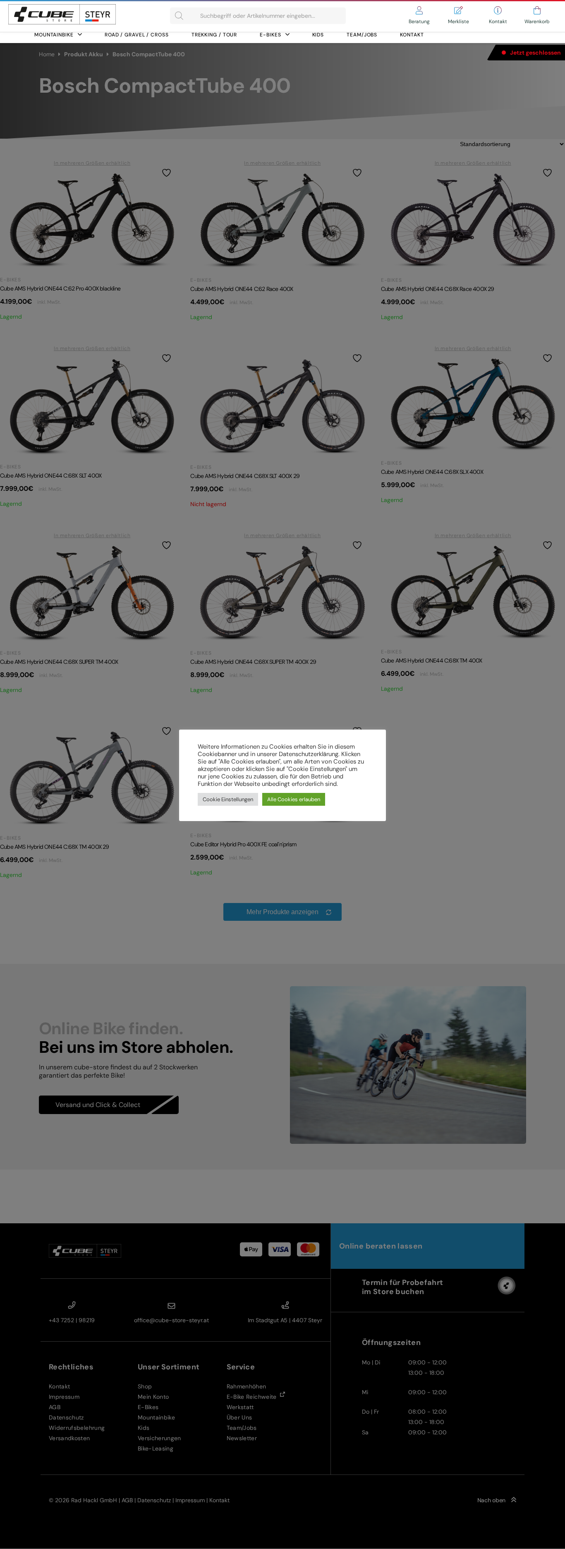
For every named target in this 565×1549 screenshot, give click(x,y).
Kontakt (412, 34)
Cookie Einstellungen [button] (228, 799)
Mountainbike (54, 34)
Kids (318, 34)
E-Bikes (270, 34)
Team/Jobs (362, 34)
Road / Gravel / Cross (137, 34)
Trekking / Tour (214, 34)
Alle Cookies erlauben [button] (293, 799)
